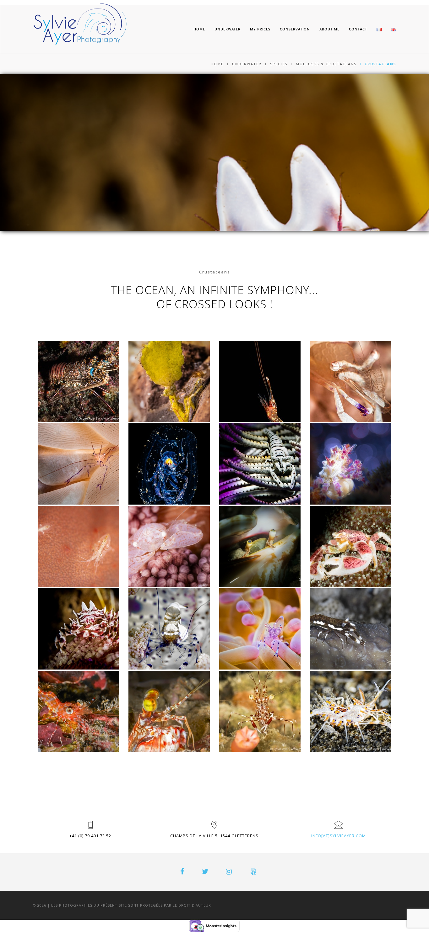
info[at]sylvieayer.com (338, 836)
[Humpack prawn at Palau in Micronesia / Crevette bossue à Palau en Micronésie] (78, 711)
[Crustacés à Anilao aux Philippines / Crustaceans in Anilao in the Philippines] (260, 546)
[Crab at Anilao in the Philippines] (169, 546)
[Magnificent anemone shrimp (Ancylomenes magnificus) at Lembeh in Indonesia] (350, 381)
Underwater (228, 29)
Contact (358, 29)
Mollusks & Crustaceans (326, 63)
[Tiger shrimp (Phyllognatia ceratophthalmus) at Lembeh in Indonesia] (350, 711)
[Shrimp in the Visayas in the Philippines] (260, 711)
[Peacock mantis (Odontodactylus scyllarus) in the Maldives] (169, 711)
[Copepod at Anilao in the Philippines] (78, 546)
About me (329, 29)
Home (199, 29)
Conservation (295, 29)
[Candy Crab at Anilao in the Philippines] (350, 464)
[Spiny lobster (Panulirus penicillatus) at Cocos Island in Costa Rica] (78, 381)
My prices (260, 29)
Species (278, 63)
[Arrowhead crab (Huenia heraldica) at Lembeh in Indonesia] (169, 381)
